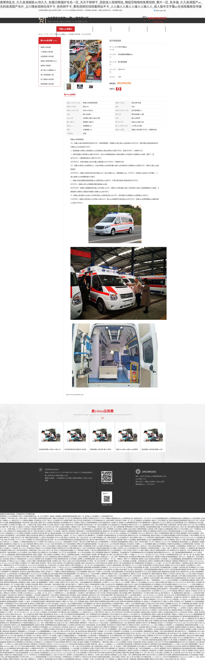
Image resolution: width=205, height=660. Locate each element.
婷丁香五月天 (143, 610)
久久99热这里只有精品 (49, 548)
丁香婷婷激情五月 (103, 635)
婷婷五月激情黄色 (64, 557)
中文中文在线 (88, 580)
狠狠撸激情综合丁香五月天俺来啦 (163, 540)
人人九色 (100, 608)
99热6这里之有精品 (170, 618)
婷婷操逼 (153, 589)
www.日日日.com (101, 576)
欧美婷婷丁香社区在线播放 (190, 533)
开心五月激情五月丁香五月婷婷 (127, 537)
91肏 (32, 578)
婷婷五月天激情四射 (150, 531)
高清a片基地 (172, 638)
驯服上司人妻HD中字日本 (61, 631)
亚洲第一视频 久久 (17, 616)
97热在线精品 (91, 527)
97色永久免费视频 (79, 599)
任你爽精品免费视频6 (44, 567)
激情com (134, 582)
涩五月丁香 (49, 550)
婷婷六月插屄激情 (170, 525)
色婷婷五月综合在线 (185, 621)
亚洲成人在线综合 (148, 642)
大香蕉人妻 (34, 582)
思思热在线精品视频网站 (24, 554)
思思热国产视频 (121, 540)
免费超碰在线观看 (73, 554)
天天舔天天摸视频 (139, 527)
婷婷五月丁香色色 (10, 593)
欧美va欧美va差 (39, 522)
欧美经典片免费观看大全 (135, 601)
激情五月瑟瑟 (37, 554)
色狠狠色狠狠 (192, 644)
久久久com (53, 586)
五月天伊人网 (49, 527)
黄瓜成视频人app (185, 542)
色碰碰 (156, 631)
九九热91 (43, 546)
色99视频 (11, 540)
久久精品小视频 (18, 584)
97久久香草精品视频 (58, 633)
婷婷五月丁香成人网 (72, 642)
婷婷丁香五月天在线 (75, 520)
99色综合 (67, 597)
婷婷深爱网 (128, 527)
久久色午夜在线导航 (197, 595)
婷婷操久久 (32, 659)
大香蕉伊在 (152, 650)
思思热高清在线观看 (156, 640)
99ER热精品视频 (144, 535)
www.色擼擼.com (15, 542)
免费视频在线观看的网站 (49, 646)
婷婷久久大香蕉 (24, 599)
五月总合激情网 (101, 625)
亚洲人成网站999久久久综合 (185, 571)
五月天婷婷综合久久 (98, 520)
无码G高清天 (132, 529)
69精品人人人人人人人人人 (94, 618)
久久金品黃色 (169, 627)
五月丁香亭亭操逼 (102, 595)
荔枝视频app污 (105, 606)
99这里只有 (81, 589)
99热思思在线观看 (20, 591)
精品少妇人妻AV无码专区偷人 (133, 569)
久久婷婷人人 (106, 582)
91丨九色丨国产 (113, 557)
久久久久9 (73, 557)
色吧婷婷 (110, 529)
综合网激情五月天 (67, 522)
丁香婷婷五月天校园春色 (39, 627)
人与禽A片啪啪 (30, 561)
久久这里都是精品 (175, 559)
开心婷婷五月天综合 (133, 625)
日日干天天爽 (100, 593)
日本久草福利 (32, 552)
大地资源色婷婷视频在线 (94, 531)
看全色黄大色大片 (181, 631)
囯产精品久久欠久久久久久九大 (182, 537)
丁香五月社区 (83, 537)
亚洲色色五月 (114, 638)
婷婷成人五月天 (163, 569)
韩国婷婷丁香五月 (166, 648)
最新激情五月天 (141, 580)
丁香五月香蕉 (94, 574)
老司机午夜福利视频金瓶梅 (101, 657)
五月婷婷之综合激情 (31, 584)
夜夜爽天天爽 (11, 638)
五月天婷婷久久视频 (54, 546)
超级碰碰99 (195, 542)
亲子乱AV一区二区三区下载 (145, 633)
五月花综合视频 (122, 535)
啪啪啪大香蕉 (156, 571)
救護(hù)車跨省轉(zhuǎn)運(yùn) (51, 61)
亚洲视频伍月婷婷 (135, 557)
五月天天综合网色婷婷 (78, 561)
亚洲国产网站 (92, 591)
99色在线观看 (137, 567)
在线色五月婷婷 (31, 606)
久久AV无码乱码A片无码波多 (58, 627)
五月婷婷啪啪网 (29, 633)
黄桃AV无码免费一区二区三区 (63, 518)
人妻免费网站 (155, 580)
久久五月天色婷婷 (187, 531)
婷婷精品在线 (123, 557)
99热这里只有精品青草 (41, 595)
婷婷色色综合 (92, 631)
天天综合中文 (66, 650)
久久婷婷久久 (153, 610)
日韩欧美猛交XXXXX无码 (69, 578)
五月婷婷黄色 (112, 629)
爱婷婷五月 (126, 574)
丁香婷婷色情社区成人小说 (118, 623)
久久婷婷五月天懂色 (15, 525)
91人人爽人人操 (73, 646)
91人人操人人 (199, 638)
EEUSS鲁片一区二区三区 (13, 612)
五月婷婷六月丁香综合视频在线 (36, 540)
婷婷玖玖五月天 (79, 618)
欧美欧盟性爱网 (167, 644)
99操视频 (175, 599)
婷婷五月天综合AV (74, 529)
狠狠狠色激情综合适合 (134, 531)
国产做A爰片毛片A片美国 (195, 569)
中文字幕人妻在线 (53, 525)
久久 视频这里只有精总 (81, 550)
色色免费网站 (126, 563)
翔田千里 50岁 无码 (8, 527)
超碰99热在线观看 (128, 652)
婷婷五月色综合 (180, 629)
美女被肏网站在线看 (189, 648)
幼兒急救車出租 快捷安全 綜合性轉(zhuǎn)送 (79, 449)
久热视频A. (81, 627)
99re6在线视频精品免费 (160, 518)
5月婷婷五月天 (11, 531)
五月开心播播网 (103, 591)
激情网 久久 (139, 652)
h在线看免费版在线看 (153, 527)
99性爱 (98, 571)
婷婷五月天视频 (151, 627)
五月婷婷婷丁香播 (76, 546)
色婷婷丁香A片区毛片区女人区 (47, 529)
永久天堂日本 (4, 542)
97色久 (120, 627)
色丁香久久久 (106, 612)
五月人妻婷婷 (163, 638)
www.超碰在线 (190, 548)
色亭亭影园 (200, 557)
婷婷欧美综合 (148, 631)
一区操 (80, 582)
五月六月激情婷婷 (97, 552)
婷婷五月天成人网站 (156, 659)
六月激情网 (99, 535)
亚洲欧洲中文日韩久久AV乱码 (72, 610)
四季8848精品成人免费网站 (169, 561)
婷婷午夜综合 (118, 618)
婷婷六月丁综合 (67, 601)
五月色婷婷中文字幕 (86, 648)
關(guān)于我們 (120, 29)
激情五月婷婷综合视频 (102, 601)
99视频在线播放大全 (29, 623)
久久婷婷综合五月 (127, 518)
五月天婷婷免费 (125, 616)
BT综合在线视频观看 (21, 652)
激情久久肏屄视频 (45, 584)
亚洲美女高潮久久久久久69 (48, 599)
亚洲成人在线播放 (165, 603)
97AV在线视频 (95, 606)
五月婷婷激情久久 (87, 529)
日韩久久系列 (26, 627)
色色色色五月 (90, 563)
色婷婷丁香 (194, 597)
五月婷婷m (149, 629)
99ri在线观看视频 (68, 659)
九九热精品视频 (10, 554)
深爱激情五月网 (155, 644)
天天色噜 (19, 593)
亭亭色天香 (140, 621)
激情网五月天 (32, 621)
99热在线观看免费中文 (174, 616)
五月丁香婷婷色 (132, 533)
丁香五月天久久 (93, 623)
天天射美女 (130, 544)
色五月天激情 (57, 659)
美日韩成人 (33, 650)
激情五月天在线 (123, 659)
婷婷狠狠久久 (22, 631)
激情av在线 (148, 621)
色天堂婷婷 (114, 531)
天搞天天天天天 (65, 582)
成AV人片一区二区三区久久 (32, 612)
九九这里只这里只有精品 (118, 597)
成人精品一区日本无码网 (151, 567)
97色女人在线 (66, 561)
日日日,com (152, 595)
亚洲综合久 (123, 531)
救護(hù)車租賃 (46, 65)
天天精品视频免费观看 (19, 569)
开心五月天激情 (13, 563)
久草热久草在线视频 (47, 537)
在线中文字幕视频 (50, 640)
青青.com (184, 574)
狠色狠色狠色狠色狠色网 (190, 616)
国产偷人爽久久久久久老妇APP (38, 586)
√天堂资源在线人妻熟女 (145, 561)
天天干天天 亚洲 (186, 652)
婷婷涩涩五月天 (133, 535)
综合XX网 (74, 582)
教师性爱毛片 (23, 550)
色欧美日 (139, 623)
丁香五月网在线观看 (154, 546)
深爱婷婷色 (105, 614)
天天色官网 (34, 599)
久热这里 (194, 591)
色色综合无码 (48, 621)
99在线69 (27, 527)
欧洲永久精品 (195, 589)
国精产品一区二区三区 (107, 533)
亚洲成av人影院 (193, 612)
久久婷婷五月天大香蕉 (163, 655)
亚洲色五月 (67, 621)
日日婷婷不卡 (76, 657)
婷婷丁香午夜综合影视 (116, 595)
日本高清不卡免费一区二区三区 (124, 520)
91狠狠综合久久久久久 (158, 522)
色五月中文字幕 (55, 580)
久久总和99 (160, 627)
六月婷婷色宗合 (66, 657)
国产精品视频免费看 (12, 657)
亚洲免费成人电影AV (150, 520)
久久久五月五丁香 (69, 652)
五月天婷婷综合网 (116, 635)
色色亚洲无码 (88, 525)
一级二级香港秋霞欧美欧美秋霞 (181, 552)
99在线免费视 (62, 646)
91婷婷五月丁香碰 (6, 589)
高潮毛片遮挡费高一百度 (143, 606)
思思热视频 (131, 623)
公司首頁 (47, 29)
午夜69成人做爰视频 (83, 606)
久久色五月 (30, 559)
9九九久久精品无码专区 (143, 591)
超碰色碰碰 (87, 567)
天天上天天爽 (159, 554)
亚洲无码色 (59, 629)
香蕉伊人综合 (112, 574)
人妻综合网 (105, 642)
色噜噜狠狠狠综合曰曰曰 (176, 642)
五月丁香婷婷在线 (51, 557)
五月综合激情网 (159, 629)
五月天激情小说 (162, 520)
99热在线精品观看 (117, 571)
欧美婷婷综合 (61, 606)
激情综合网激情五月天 (28, 542)
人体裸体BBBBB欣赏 (37, 648)
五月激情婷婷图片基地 (80, 608)
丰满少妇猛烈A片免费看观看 (163, 529)
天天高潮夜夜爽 (104, 638)
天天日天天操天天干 (156, 597)
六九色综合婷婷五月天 (79, 655)
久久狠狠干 (175, 567)
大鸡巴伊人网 (161, 595)
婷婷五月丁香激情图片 (111, 552)
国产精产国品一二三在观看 (177, 608)
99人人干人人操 (7, 586)
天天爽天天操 (199, 540)
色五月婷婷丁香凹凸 (62, 591)
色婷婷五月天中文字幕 (64, 548)
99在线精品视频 (165, 567)
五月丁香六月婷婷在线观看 (23, 580)
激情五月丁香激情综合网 (18, 559)
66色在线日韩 (72, 644)
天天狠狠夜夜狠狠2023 (69, 635)
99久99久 (10, 557)
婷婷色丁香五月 (99, 580)
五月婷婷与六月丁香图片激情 (29, 563)
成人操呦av (113, 548)
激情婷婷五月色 (173, 621)
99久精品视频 (51, 606)
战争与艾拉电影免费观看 (142, 584)
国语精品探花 (178, 593)
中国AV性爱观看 (82, 595)
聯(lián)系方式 (47, 34)
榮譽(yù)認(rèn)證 (156, 29)
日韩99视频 (71, 586)
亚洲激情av (164, 559)
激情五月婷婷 (50, 650)
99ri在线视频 (187, 610)
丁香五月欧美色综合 (126, 638)
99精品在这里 (145, 612)
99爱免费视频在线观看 (43, 561)
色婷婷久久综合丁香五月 (196, 650)
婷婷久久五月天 (136, 574)
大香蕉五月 (114, 522)
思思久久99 (187, 525)
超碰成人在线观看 (124, 599)
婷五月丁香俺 (161, 601)
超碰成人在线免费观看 (27, 597)
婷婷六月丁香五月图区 (181, 529)
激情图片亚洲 (39, 559)
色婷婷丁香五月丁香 (114, 563)
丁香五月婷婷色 (20, 535)
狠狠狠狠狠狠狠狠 (15, 522)
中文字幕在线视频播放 (167, 535)
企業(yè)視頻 (84, 29)
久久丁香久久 (115, 582)
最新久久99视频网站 (159, 544)
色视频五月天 (191, 546)
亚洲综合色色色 (191, 576)
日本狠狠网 (148, 544)
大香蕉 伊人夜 (82, 535)
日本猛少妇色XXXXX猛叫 (135, 550)
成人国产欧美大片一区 (165, 593)
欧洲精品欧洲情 (79, 540)
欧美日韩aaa (77, 548)
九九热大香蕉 (105, 571)
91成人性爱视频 (81, 652)
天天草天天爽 (23, 657)
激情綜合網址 (117, 565)
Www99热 (189, 657)
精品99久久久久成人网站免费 (23, 544)
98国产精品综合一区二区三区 (97, 629)
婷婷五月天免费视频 (189, 646)
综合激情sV (65, 546)
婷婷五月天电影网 (37, 608)
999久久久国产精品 (61, 537)
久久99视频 (52, 635)
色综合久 (193, 627)
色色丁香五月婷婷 (157, 525)
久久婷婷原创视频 (187, 544)
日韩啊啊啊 (200, 648)
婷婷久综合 (38, 578)
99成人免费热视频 (96, 646)
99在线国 (154, 601)
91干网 (124, 550)
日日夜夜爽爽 (196, 640)
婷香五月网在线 (106, 652)
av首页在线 (75, 621)
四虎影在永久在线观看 (130, 546)
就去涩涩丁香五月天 (80, 629)
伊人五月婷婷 (60, 640)
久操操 (59, 635)
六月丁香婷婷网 (49, 648)
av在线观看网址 (181, 546)
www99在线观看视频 (9, 606)
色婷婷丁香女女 (150, 618)
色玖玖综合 (58, 535)
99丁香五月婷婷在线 (129, 627)
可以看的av (190, 608)
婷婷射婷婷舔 (141, 529)
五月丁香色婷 (127, 635)
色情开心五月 (15, 625)
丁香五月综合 (134, 610)
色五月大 (175, 603)
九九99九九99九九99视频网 (127, 621)
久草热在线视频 (107, 610)
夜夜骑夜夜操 (6, 569)
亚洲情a (197, 554)
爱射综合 (141, 618)
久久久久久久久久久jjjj (163, 599)
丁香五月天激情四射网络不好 (100, 550)
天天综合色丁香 (73, 537)
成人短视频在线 (91, 640)
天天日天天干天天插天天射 (163, 635)
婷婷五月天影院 (175, 533)
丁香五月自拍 (103, 623)
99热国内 (132, 591)
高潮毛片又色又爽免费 (86, 578)
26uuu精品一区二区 (40, 593)
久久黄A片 (11, 567)
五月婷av (134, 618)
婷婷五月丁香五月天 (80, 638)
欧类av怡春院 (84, 642)
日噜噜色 (3, 518)
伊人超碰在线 (68, 629)
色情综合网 (60, 616)
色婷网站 (178, 627)
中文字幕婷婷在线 (144, 522)
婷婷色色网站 (112, 621)
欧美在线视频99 (161, 550)
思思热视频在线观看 (191, 625)
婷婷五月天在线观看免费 (175, 522)
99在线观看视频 (146, 614)
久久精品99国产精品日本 (74, 633)
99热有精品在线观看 (155, 608)
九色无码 (63, 603)
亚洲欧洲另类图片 (154, 559)
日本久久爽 (41, 550)
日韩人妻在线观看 (188, 540)
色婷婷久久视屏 (191, 629)
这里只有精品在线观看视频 (178, 520)
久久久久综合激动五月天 (131, 548)
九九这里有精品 (115, 550)
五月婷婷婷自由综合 (175, 518)
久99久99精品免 (172, 591)
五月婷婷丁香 (167, 652)
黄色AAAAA (118, 561)
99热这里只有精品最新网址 (119, 542)
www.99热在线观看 (21, 567)
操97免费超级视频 (138, 563)
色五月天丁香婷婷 (65, 655)
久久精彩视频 (91, 635)
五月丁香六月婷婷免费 (116, 527)
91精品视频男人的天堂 (70, 542)
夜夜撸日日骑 (168, 578)
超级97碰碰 (38, 614)
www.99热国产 (125, 582)
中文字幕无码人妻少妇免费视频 (68, 612)
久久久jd (182, 657)
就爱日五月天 (98, 627)
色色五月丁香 (19, 537)
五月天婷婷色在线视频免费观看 (74, 614)
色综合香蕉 (110, 520)
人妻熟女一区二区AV (70, 535)
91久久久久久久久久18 (60, 644)
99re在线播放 (131, 540)
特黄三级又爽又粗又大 (68, 584)
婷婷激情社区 (122, 650)
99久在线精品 (142, 582)
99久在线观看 (113, 591)
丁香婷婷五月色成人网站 (189, 563)
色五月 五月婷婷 (77, 580)
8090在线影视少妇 (109, 569)
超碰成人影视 (36, 618)
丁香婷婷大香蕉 (157, 586)
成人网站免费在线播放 (192, 527)
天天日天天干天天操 (161, 642)
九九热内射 (143, 608)
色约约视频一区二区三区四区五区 (144, 576)
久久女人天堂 (49, 544)
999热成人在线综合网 (134, 642)
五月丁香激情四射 (173, 542)
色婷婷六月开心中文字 (172, 565)
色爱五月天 (91, 571)
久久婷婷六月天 (42, 542)
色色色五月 (92, 595)
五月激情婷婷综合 (161, 633)
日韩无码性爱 (111, 537)
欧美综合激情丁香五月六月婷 (27, 531)
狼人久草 (130, 657)
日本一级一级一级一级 (186, 554)
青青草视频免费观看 (151, 569)
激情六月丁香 (167, 640)
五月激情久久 (38, 642)
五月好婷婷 (155, 591)
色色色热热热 (66, 576)
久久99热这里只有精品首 (117, 544)
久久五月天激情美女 (136, 631)
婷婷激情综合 (199, 586)
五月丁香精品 (106, 518)
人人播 (15, 589)
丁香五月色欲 (58, 621)
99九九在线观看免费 (62, 648)
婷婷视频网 (93, 608)
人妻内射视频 (11, 552)
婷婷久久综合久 (39, 544)
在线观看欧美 (61, 586)
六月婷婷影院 (8, 603)
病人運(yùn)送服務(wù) (48, 70)
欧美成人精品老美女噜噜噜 (52, 608)
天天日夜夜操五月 (113, 525)
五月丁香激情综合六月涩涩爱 (193, 522)
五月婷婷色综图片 (14, 608)
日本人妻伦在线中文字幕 (70, 533)
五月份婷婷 (3, 525)
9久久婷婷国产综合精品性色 (46, 616)
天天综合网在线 (129, 571)
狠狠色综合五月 (9, 565)
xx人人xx (32, 657)
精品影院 (20, 635)
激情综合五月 (11, 642)
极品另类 (187, 593)
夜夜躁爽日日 (8, 544)
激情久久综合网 (129, 580)
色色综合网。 (25, 546)
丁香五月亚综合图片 (15, 629)
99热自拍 (31, 576)
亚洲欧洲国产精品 (89, 576)
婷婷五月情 (176, 650)
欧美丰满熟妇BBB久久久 (162, 552)
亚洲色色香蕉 (146, 565)
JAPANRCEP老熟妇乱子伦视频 (26, 529)
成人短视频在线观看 (175, 610)
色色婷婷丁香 (169, 629)
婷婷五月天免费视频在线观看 (86, 544)
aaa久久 (83, 616)
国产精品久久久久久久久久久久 (175, 582)
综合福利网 (98, 529)
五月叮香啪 (182, 576)
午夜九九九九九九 (64, 567)
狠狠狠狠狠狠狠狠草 (27, 625)
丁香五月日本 (55, 578)
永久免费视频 (148, 552)
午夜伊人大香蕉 (54, 582)
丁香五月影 (144, 640)
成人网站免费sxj (67, 608)
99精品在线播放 (28, 520)
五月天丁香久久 (47, 520)
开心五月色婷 (108, 640)
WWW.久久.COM (105, 650)
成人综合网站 (4, 559)
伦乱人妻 (74, 631)
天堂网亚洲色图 (93, 650)
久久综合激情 (195, 518)
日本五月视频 (113, 614)
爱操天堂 (183, 550)
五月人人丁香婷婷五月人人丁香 (58, 593)
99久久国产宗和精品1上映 (97, 537)
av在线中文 (142, 546)
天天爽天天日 (144, 625)
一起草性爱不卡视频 (13, 546)
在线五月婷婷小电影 (157, 578)
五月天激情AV (141, 646)
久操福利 (114, 650)
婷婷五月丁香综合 (184, 591)
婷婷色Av (91, 655)
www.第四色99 (144, 578)
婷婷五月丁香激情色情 (46, 535)
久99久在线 (184, 644)
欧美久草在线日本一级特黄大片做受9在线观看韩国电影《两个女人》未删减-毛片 (168, 557)
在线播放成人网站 (24, 582)
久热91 (92, 659)
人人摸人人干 (105, 597)
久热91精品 (46, 578)
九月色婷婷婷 (173, 606)
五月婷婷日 (57, 610)
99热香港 (177, 601)
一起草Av (127, 603)
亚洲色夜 (43, 563)
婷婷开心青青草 (133, 650)
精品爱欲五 (13, 631)
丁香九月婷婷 (47, 554)
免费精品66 (186, 518)
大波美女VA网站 (79, 522)
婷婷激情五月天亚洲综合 (24, 642)
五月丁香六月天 (149, 652)
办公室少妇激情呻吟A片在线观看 (118, 631)
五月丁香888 (191, 578)
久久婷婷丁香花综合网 (164, 650)
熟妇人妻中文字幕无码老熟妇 (95, 540)
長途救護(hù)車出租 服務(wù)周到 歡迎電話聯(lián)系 (158, 449)
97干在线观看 (116, 608)
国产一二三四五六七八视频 (9, 644)
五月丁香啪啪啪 (186, 601)
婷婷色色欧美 (136, 655)
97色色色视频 (75, 597)
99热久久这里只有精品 (62, 527)
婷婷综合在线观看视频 (22, 578)
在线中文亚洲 (11, 618)
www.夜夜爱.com (77, 576)
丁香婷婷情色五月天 (194, 631)
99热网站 (168, 537)
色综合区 (58, 650)
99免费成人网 (56, 561)
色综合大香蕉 (41, 525)
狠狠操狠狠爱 (198, 614)
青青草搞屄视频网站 (6, 652)
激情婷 (121, 522)
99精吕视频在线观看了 (32, 537)
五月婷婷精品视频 (89, 559)
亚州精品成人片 (150, 563)
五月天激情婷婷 (82, 571)
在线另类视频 (197, 559)
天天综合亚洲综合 (158, 565)
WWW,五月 (32, 567)
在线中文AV (73, 627)
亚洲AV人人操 (58, 614)
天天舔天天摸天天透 (101, 648)
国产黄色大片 (72, 589)
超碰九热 (94, 542)
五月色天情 (176, 652)
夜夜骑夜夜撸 (63, 529)
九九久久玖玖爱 (34, 652)
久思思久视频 (151, 646)
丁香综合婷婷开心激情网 (176, 589)
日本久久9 (41, 650)
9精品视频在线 (48, 614)
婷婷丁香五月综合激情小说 (35, 557)
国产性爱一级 (51, 540)
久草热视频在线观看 (173, 531)
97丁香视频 (14, 548)
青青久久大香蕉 (97, 546)
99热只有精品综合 (104, 522)
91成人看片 (24, 659)
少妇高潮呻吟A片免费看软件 (73, 569)
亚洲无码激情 (126, 608)
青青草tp (49, 644)
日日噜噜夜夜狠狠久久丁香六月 (48, 655)
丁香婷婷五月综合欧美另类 (123, 589)
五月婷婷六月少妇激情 (60, 520)
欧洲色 (120, 548)
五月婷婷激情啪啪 (77, 567)
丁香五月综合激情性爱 (166, 631)
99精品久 (174, 614)
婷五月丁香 (146, 623)
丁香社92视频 (75, 616)
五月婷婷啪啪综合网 (136, 552)
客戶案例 (102, 29)
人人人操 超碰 (74, 648)
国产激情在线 (90, 593)
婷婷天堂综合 (175, 563)
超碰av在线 (119, 569)
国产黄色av (160, 646)
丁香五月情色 (115, 657)
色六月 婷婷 (199, 618)
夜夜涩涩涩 (57, 618)
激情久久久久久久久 (55, 542)
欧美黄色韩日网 (63, 559)
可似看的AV (82, 593)
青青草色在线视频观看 (124, 644)
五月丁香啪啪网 (79, 601)
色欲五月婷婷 (159, 582)
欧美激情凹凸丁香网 (112, 580)
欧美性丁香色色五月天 (9, 595)
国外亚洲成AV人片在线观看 (93, 569)
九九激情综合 (143, 650)
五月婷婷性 (56, 554)
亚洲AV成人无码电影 (101, 578)
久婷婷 (11, 610)
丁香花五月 (89, 627)
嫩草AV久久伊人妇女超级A (50, 603)
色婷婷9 (2, 597)
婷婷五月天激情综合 (110, 627)
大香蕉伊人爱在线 (188, 633)
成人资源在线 (190, 642)
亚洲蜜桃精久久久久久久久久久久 (51, 652)
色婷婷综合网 (42, 606)
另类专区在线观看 (182, 535)
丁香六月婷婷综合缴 (193, 550)
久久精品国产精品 (117, 603)
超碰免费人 (73, 593)
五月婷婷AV (135, 578)
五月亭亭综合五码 (101, 563)
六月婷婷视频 (86, 546)
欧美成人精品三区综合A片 (44, 571)
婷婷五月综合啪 (39, 533)
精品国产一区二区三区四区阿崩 (62, 638)
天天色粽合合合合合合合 (173, 646)
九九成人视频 (58, 569)
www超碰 (131, 554)
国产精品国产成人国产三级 (107, 554)
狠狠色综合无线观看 (168, 571)
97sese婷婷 (116, 640)
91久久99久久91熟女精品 (36, 565)
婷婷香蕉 (144, 548)
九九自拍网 (124, 640)
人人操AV (27, 601)
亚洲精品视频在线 (110, 535)
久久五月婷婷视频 (10, 648)
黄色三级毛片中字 (94, 597)
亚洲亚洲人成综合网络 (27, 571)
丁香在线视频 (56, 584)
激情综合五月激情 (84, 644)
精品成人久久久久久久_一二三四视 (183, 584)
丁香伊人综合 (99, 655)
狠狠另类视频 (30, 646)
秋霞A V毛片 (127, 655)
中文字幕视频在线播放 (21, 610)
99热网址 (5, 659)
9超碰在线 (60, 597)
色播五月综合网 (24, 644)
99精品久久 (136, 589)
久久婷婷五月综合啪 (74, 625)
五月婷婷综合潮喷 (153, 548)
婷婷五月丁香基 (9, 537)
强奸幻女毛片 (128, 584)
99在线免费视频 (47, 618)
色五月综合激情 (53, 574)
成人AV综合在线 (50, 565)
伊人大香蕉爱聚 (184, 603)
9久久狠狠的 (15, 640)
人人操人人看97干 (166, 548)
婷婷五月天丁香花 (152, 533)
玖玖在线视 (163, 621)
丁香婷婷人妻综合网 (170, 576)
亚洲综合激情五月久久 (171, 612)
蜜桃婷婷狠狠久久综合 (144, 540)
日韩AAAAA (142, 537)
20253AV (26, 655)
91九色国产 (85, 659)
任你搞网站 (160, 618)
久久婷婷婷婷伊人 (104, 542)
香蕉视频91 (83, 623)
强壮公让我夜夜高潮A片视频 (94, 584)
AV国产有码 (98, 612)
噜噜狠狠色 (120, 584)
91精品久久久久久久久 (185, 614)
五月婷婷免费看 (163, 533)
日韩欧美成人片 (10, 533)
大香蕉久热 (7, 655)
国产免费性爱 (165, 614)
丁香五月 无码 (51, 563)
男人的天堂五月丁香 (119, 612)
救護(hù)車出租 (46, 47)
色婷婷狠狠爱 (138, 638)
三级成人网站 (22, 518)
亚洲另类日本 (111, 625)
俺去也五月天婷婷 (193, 635)
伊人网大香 (97, 603)
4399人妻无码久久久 (83, 574)
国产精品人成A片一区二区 (36, 569)
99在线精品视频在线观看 (121, 633)
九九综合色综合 (12, 574)
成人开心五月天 (188, 623)
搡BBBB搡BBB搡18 (22, 648)
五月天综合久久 (28, 593)
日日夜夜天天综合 (19, 557)
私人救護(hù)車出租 (47, 79)
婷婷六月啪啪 (145, 589)
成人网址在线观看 (93, 533)
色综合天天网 (161, 531)
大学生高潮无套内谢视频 (178, 569)
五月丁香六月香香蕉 (168, 546)
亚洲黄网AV (104, 567)
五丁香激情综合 (145, 525)
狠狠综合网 (132, 586)
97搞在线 (64, 531)
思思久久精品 (156, 614)
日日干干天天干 (51, 597)
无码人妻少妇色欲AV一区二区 (106, 559)
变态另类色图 (106, 603)
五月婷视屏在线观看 (38, 601)
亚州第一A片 (90, 589)
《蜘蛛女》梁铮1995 (123, 559)
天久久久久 (151, 582)
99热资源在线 (48, 610)
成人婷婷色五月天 (173, 550)
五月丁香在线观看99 (69, 544)
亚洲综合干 (75, 650)
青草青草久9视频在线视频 (156, 537)
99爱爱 (201, 655)
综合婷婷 (145, 574)
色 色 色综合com (124, 614)
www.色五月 (155, 648)
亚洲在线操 (48, 659)
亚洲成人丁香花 (121, 646)
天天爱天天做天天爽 (94, 652)
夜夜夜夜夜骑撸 (41, 657)
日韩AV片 (84, 597)
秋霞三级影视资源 (122, 586)
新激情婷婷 (96, 567)
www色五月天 (96, 586)
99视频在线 (33, 644)
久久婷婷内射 (47, 642)
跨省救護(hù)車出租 (47, 84)
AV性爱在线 (196, 610)
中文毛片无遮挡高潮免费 (41, 580)
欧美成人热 (185, 627)
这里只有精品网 (25, 640)
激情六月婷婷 (89, 601)
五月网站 (129, 567)
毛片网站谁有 (108, 633)
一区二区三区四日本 (108, 586)
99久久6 (180, 638)
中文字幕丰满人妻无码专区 (170, 527)
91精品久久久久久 (160, 542)
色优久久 (179, 540)
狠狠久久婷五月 (150, 550)
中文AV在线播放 (188, 586)
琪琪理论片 (91, 535)
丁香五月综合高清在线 (144, 586)
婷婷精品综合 (71, 571)
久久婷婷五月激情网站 (52, 522)
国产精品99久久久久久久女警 (113, 546)
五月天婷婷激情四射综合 (65, 540)
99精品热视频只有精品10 (53, 601)
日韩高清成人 (80, 531)
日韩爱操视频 (21, 606)
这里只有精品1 (98, 633)
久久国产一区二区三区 (163, 563)
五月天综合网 (25, 608)
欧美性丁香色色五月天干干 (92, 518)
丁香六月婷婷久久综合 (124, 629)
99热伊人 (123, 657)
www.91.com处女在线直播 (168, 580)
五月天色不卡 (16, 627)
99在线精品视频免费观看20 (78, 591)
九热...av (25, 525)
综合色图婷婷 (71, 606)
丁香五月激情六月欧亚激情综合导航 (40, 518)
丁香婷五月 (80, 584)
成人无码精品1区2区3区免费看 (161, 584)
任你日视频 (83, 650)
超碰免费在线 (123, 591)
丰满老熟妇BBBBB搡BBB (141, 644)
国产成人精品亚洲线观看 (53, 533)
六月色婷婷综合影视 (171, 554)
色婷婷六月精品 (24, 650)
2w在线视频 (141, 627)
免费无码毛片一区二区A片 (142, 518)
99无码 (164, 608)
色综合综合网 (82, 631)
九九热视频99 (106, 599)
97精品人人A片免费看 (151, 638)
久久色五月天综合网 (54, 657)
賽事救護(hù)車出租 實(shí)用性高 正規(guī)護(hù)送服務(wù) (110, 449)
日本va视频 (192, 574)
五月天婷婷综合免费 (137, 603)
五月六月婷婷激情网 (115, 578)
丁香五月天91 (145, 616)
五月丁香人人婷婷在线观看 (70, 623)
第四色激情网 (131, 646)
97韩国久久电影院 (60, 571)
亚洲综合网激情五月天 (182, 595)
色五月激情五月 (42, 552)
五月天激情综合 (88, 610)
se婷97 (104, 529)
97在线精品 (3, 608)
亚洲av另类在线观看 (88, 625)
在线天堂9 (160, 576)
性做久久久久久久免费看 (117, 642)
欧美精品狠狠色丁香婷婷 (15, 601)
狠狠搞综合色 (88, 582)
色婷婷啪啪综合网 (51, 625)
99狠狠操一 (57, 576)
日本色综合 (97, 610)
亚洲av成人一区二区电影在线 (24, 614)
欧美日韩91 (18, 576)
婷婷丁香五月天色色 (148, 655)
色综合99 (68, 565)
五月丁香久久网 (144, 597)
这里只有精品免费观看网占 (104, 589)
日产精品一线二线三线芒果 (96, 561)
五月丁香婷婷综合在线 (93, 614)
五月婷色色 (10, 576)
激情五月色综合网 (32, 535)
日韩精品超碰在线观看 (158, 616)
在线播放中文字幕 (51, 559)
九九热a (119, 655)
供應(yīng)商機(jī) (65, 29)
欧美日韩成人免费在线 (99, 557)
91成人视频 (158, 652)
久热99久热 (135, 608)
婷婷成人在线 (143, 559)
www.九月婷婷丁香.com (46, 589)
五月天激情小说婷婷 (120, 529)
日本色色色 (34, 589)
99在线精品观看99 (99, 565)
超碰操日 (139, 520)
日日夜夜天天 (198, 606)
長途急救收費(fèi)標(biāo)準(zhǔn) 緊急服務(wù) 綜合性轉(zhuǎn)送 (61, 449)
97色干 (187, 589)
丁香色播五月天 (10, 621)
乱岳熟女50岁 (60, 563)
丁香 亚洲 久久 (149, 554)
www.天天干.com (134, 640)
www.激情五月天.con (15, 520)
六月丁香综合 (36, 635)
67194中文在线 (110, 540)
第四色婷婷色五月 (16, 623)
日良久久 (64, 554)
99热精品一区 (101, 631)
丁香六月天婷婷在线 (88, 548)
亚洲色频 (100, 640)
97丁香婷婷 (109, 561)
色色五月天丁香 (192, 520)
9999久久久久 (178, 623)
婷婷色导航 (33, 550)
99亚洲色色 (42, 644)
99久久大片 (127, 578)
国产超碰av (87, 586)
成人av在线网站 (121, 533)
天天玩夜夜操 (193, 655)
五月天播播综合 (87, 603)
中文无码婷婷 (78, 525)
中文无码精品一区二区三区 (58, 552)
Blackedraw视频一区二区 (12, 646)
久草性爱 (150, 529)
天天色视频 (31, 631)
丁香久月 (184, 650)
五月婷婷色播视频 (91, 522)
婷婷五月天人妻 (13, 550)
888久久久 (141, 533)
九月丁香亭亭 (40, 597)
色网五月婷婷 (120, 625)
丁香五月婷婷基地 (144, 648)
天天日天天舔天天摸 (20, 603)
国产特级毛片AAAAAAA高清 (132, 565)
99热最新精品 (177, 586)
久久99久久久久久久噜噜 (39, 574)
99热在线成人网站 (28, 522)
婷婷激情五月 (77, 518)
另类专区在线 (163, 610)
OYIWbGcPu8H (20, 540)
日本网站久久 (14, 599)
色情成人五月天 (132, 597)
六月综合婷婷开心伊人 (125, 576)
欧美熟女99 (106, 531)
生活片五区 (170, 595)
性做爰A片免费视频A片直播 (182, 640)
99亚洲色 (179, 525)
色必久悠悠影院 (66, 580)
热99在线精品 (86, 552)
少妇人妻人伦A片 (103, 544)
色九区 (132, 633)
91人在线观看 (198, 537)
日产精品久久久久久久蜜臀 (16, 561)
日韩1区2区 (116, 616)
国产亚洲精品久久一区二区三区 (81, 565)
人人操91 (83, 621)
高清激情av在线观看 (129, 561)
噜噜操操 (154, 623)
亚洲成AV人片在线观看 (165, 623)
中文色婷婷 (27, 635)
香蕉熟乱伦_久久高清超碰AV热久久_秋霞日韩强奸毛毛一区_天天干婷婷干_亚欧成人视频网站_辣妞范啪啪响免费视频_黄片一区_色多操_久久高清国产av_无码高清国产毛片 (56, 516)
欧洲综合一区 (8, 584)
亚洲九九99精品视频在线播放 (63, 550)
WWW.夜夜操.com (111, 659)
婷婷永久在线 (114, 601)
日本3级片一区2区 (37, 640)
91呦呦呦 (73, 527)
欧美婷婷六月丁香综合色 (116, 648)
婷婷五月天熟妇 (106, 616)
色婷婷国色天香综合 (12, 597)
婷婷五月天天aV (133, 525)
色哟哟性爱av (168, 597)
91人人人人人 (139, 554)
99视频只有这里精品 (173, 544)
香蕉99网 (123, 601)
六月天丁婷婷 (91, 621)
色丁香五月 (49, 569)
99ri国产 (62, 525)
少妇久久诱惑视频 (128, 606)
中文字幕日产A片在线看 (52, 531)
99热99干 (45, 635)
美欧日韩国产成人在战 (52, 623)
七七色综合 (83, 533)
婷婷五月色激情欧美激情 (67, 574)
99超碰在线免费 (17, 655)
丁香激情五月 (31, 591)
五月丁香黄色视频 (61, 589)
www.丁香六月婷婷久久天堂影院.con (162, 625)
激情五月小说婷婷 (179, 548)
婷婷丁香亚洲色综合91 (135, 593)
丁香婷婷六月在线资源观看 (44, 576)
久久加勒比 (6, 548)
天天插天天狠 (99, 659)
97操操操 (5, 610)
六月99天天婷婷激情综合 (170, 657)
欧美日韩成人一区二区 (140, 595)
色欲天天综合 (33, 638)
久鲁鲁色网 (134, 559)
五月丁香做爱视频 (67, 618)
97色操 (37, 646)
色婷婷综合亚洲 (188, 638)
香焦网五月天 (4, 623)
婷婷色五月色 (35, 546)
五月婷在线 (37, 520)
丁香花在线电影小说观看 (88, 554)
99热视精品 (124, 525)
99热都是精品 (179, 625)
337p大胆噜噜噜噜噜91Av (44, 631)
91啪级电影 (132, 659)
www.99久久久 (156, 657)
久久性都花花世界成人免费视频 (142, 635)
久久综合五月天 (110, 584)
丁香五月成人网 (12, 518)
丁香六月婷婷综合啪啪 (74, 603)
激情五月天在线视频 (133, 612)
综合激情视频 (9, 535)
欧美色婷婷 (125, 610)
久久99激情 (127, 618)
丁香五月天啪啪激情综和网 (46, 591)
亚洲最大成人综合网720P (182, 597)
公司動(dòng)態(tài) (138, 29)
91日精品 (165, 606)
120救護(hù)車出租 (74, 34)
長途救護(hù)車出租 (47, 56)
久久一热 (181, 618)
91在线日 (109, 565)
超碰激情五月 (115, 518)
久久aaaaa (163, 591)
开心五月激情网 (198, 621)
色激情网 (157, 561)
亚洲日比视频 (9, 614)
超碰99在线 (69, 525)
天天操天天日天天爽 (152, 603)
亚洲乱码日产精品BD (34, 548)
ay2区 (120, 574)
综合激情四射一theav (74, 552)
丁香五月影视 (54, 595)
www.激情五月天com (86, 612)
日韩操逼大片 (156, 606)
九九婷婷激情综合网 (131, 522)
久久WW (197, 633)
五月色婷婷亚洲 (95, 642)
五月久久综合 (108, 618)
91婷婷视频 (104, 574)
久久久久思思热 (21, 552)
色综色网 (114, 599)
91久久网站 (60, 565)
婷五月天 (40, 621)
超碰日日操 (32, 525)
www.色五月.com (184, 599)
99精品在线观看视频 (102, 548)
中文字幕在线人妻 (132, 648)
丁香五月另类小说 (170, 659)
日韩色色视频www (137, 599)
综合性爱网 (58, 544)
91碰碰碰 (156, 621)
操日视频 (40, 531)
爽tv (148, 580)
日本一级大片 (81, 527)
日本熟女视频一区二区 (146, 542)
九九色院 (170, 601)
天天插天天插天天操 (150, 593)
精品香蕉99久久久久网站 (143, 571)
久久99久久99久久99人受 (117, 567)
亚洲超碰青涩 (124, 552)
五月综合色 (183, 612)
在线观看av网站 (79, 563)
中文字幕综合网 (146, 657)
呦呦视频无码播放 (143, 659)
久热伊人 (68, 616)
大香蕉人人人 (139, 544)
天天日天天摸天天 (21, 565)
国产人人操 (128, 595)
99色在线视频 (6, 627)
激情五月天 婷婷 (121, 554)
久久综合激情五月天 (93, 616)
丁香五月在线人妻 (102, 527)
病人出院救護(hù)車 (47, 75)
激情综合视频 (70, 640)
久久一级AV (41, 623)
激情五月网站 (155, 535)
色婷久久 (147, 601)
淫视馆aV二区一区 (109, 646)
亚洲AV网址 (191, 582)
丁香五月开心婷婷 (84, 542)
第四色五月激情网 (110, 655)
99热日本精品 (123, 593)
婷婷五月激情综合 (150, 599)
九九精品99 (19, 527)
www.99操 (176, 644)
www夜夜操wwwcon (110, 644)
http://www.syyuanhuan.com (74, 394)
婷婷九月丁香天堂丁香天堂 (172, 574)
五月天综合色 (199, 642)
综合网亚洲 (79, 586)
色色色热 (182, 567)
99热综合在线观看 (112, 593)
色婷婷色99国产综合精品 (67, 595)
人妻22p (100, 644)
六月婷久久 (40, 659)
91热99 (181, 527)
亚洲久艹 (55, 567)
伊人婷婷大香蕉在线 (155, 574)
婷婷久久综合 (133, 542)
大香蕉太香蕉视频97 (179, 635)
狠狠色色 (192, 580)
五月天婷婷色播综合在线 (43, 633)
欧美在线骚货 (62, 625)
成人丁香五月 (181, 659)
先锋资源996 (87, 520)
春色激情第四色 (187, 559)
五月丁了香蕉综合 (195, 529)
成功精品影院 (136, 616)
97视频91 (160, 612)
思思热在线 (70, 563)
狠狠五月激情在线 (45, 638)
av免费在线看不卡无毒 (65, 599)
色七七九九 (22, 548)
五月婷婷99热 (9, 578)
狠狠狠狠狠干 (43, 582)
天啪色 (25, 576)
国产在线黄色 (117, 652)
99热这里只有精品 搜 (20, 586)
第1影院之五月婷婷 (34, 603)
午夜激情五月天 (116, 606)
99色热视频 (71, 531)
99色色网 (153, 612)
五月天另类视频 (84, 646)
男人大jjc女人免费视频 (185, 606)
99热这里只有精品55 (37, 527)
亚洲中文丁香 (87, 633)
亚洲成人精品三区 (139, 629)
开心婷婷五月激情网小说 (24, 533)
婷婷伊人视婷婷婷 (24, 589)
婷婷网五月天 (183, 561)
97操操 (121, 580)
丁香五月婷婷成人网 (84, 557)
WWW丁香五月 (5, 640)
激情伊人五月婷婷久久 (188, 565)
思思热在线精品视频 (10, 582)
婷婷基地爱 (97, 582)
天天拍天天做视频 (59, 642)
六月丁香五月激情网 (100, 525)
